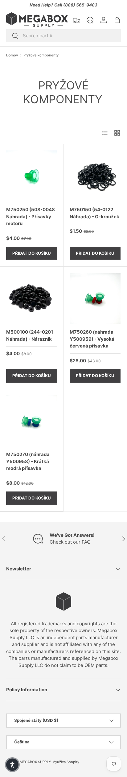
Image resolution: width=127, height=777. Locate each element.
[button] (117, 20)
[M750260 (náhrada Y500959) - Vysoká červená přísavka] (95, 298)
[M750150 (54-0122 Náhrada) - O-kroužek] (95, 175)
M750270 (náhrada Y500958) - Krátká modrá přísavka (28, 461)
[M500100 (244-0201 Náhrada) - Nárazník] (31, 298)
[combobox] (63, 35)
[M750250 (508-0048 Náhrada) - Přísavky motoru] (31, 175)
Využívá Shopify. (66, 762)
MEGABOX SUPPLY (35, 762)
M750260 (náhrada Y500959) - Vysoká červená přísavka (92, 339)
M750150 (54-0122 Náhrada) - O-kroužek (94, 213)
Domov (12, 55)
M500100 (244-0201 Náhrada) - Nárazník (29, 335)
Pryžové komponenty (41, 55)
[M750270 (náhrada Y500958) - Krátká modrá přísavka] (31, 420)
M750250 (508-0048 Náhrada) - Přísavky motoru (30, 216)
